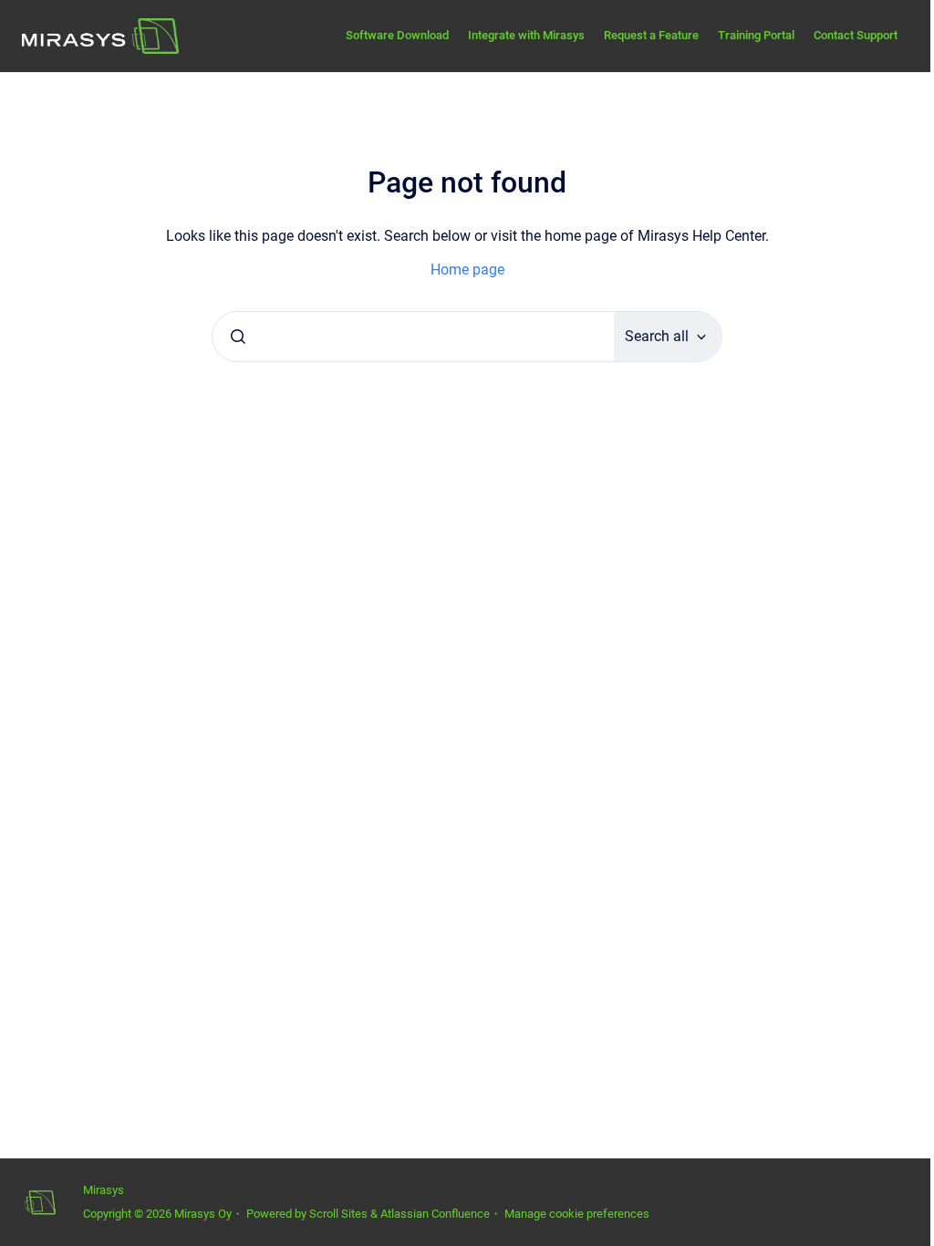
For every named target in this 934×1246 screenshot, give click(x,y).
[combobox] (413, 336)
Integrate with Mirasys (526, 35)
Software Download (397, 35)
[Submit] (238, 336)
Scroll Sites (338, 1213)
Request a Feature (651, 35)
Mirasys (103, 1190)
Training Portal (756, 35)
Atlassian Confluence (435, 1213)
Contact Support (856, 35)
